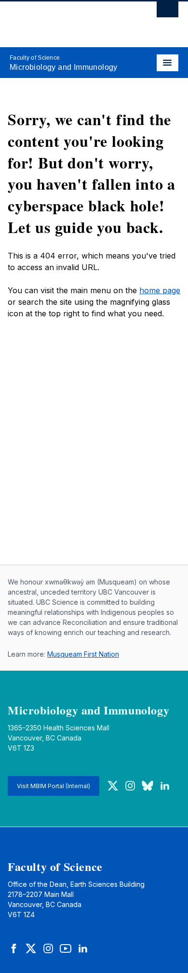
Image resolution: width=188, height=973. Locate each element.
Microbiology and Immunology (64, 67)
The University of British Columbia (69, 19)
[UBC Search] (167, 12)
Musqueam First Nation (83, 654)
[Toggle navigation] (167, 62)
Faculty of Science (35, 57)
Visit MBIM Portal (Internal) (53, 786)
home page (159, 290)
